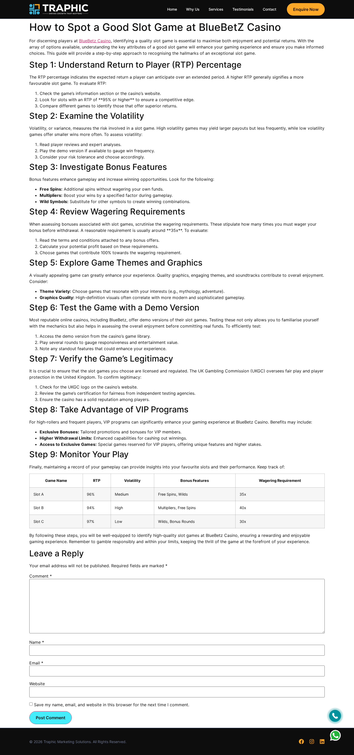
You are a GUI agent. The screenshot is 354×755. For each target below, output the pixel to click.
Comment (40, 576)
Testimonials (243, 9)
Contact (269, 9)
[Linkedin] (322, 741)
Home (172, 9)
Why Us (193, 9)
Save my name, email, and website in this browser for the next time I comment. (111, 705)
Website (37, 684)
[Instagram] (311, 741)
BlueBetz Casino (95, 40)
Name (36, 642)
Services (216, 9)
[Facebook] (301, 741)
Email (36, 663)
